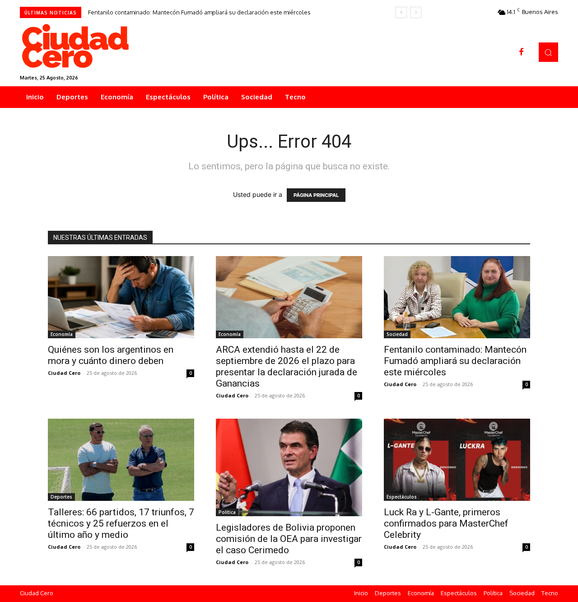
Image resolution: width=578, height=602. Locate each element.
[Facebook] (521, 52)
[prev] (401, 12)
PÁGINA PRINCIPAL (316, 195)
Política (227, 512)
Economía (62, 334)
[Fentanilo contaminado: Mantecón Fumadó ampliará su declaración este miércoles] (457, 297)
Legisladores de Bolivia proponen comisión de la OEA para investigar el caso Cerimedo (289, 538)
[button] (548, 52)
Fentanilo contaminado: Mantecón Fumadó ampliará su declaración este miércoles (199, 12)
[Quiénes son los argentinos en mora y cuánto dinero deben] (121, 297)
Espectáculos (402, 497)
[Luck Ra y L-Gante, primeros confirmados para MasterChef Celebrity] (457, 460)
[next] (415, 12)
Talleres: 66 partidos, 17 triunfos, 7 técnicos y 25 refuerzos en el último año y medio (121, 523)
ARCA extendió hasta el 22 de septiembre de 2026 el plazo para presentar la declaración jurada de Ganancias (286, 366)
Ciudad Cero (64, 372)
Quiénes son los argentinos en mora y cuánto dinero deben (110, 355)
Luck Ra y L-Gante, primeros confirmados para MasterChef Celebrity (446, 523)
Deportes (61, 497)
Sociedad (397, 334)
